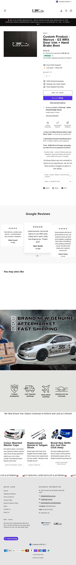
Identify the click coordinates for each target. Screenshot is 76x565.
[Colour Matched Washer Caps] (14, 434)
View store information (52, 115)
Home (45, 33)
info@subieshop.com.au (48, 496)
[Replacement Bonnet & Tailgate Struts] (38, 434)
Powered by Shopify (38, 557)
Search (6, 490)
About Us (6, 512)
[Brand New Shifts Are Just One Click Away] (61, 434)
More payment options (57, 103)
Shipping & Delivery (10, 494)
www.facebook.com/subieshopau (51, 502)
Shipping (54, 58)
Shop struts (34, 465)
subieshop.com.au (46, 499)
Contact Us (7, 509)
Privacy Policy (8, 500)
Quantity (47, 72)
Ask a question (52, 181)
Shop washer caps (13, 465)
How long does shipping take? (57, 175)
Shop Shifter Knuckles (61, 463)
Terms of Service (9, 497)
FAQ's (5, 506)
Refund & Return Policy (11, 503)
